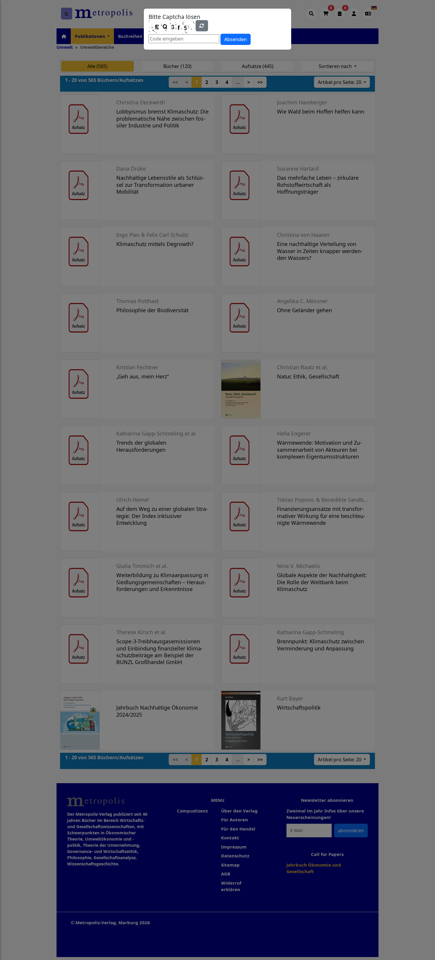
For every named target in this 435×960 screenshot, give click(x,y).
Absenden (235, 39)
